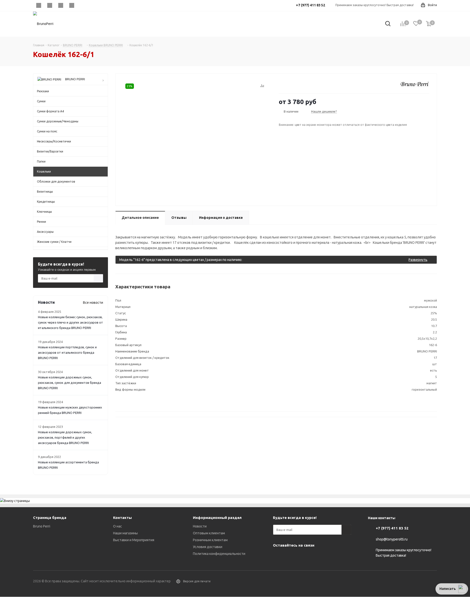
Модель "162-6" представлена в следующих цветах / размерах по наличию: (273, 260)
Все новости (93, 302)
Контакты (122, 517)
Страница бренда (49, 517)
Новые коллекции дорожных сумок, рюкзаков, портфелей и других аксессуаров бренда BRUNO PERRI (65, 437)
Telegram (49, 5)
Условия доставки (207, 547)
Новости (200, 526)
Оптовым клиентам (209, 533)
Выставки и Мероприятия (133, 540)
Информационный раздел (217, 517)
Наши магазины (125, 533)
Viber (60, 5)
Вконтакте (38, 5)
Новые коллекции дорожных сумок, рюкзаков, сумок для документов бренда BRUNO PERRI (69, 382)
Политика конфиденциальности (219, 554)
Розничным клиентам (210, 540)
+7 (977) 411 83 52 (392, 528)
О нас (117, 526)
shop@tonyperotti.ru (392, 539)
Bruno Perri (41, 526)
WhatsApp (71, 5)
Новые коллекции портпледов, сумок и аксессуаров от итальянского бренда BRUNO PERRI (67, 352)
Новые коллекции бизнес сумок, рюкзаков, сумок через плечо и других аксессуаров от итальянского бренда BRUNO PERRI (70, 322)
